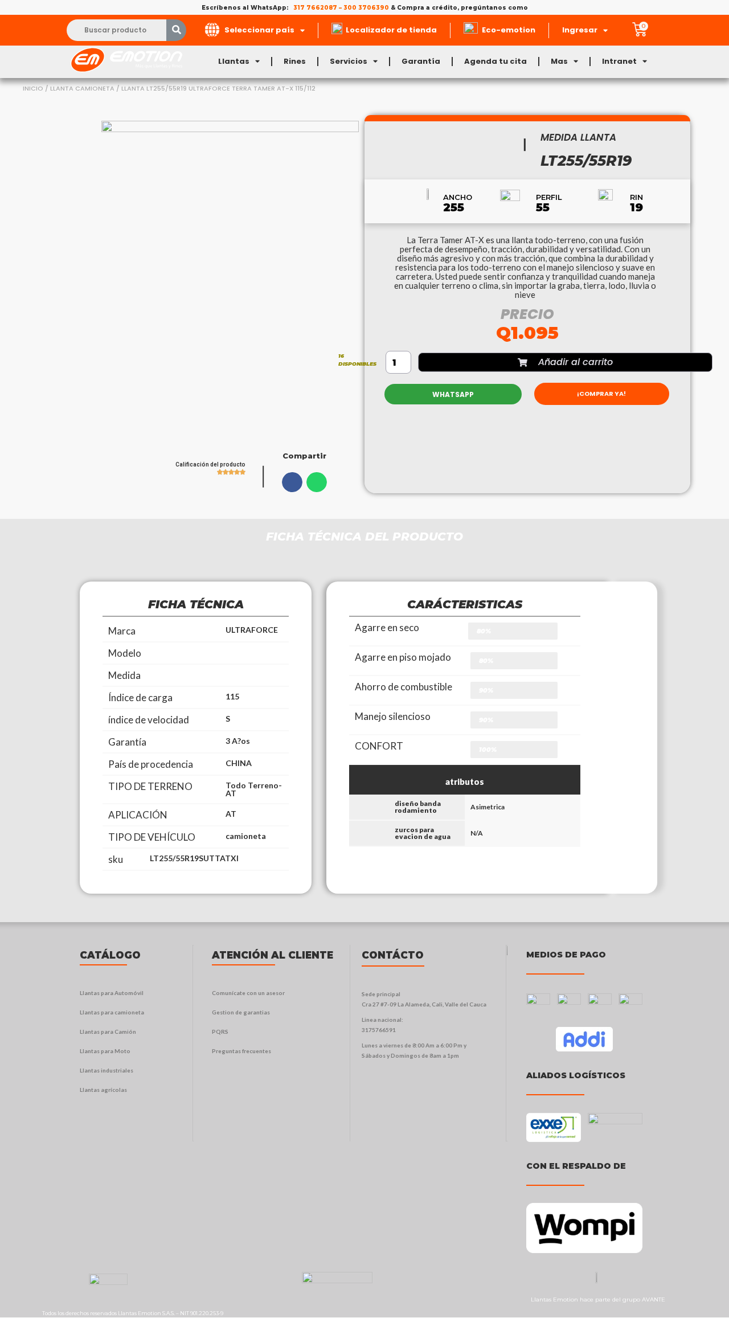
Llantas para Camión (108, 1031)
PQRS (220, 1031)
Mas (559, 61)
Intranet (619, 61)
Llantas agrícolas (103, 1089)
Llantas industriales (106, 1070)
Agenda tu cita (495, 61)
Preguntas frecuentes (241, 1050)
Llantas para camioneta (112, 1012)
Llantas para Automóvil (112, 992)
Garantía (421, 61)
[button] (292, 482)
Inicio (33, 88)
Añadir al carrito (575, 362)
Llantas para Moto (105, 1050)
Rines (295, 61)
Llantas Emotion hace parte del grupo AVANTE (598, 1299)
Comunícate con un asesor (248, 992)
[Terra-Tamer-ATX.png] (230, 287)
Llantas (233, 61)
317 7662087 (315, 7)
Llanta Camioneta (82, 88)
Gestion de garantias (241, 1012)
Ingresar (579, 29)
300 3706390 (366, 7)
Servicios (348, 61)
